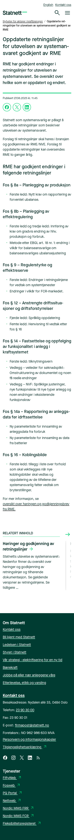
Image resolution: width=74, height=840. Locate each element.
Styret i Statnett (14, 652)
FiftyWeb (12, 778)
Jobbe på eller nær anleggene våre (29, 675)
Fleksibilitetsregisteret (22, 823)
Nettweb (12, 800)
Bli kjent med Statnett (19, 637)
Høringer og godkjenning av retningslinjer (28, 546)
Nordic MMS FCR (18, 816)
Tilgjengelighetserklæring (25, 747)
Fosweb (12, 785)
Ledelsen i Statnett (17, 644)
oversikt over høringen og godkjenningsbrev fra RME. (36, 506)
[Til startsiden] (15, 13)
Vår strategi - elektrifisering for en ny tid (32, 660)
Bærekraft (10, 667)
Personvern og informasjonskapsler (29, 739)
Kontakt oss (63, 5)
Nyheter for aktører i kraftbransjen (23, 21)
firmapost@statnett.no (32, 725)
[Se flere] (67, 534)
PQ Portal (13, 793)
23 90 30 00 (25, 710)
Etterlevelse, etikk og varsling (24, 682)
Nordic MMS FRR (18, 808)
